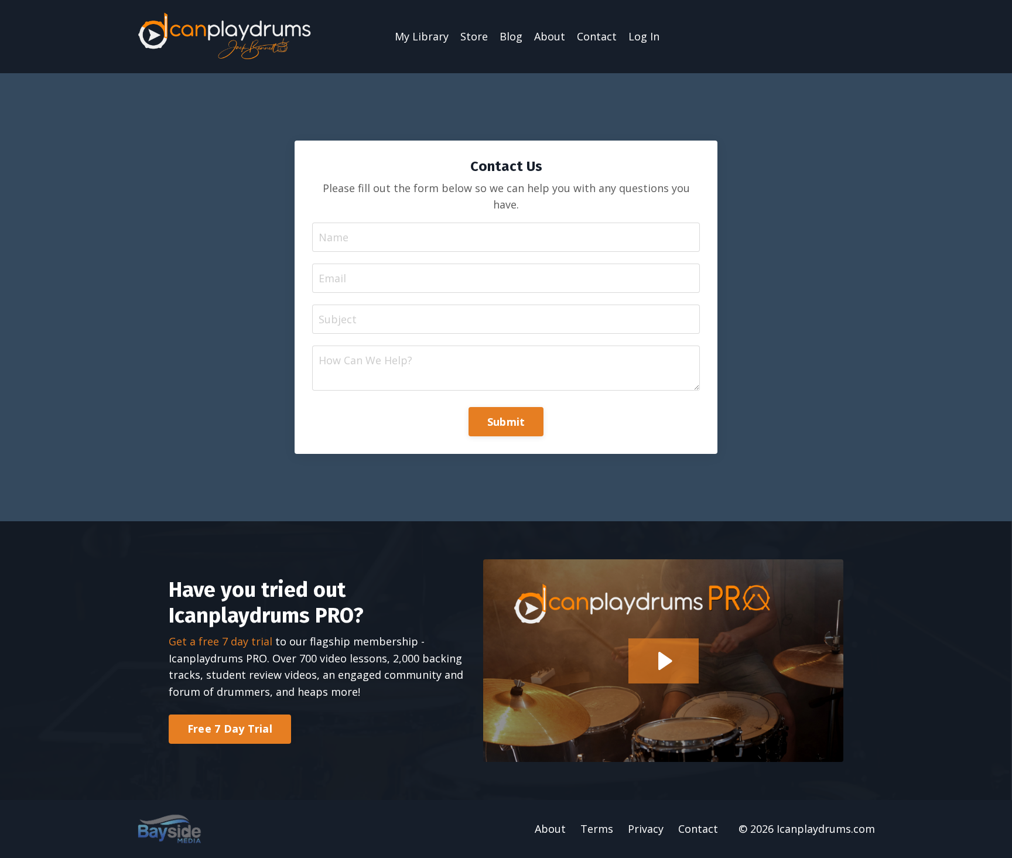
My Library (422, 36)
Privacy (646, 829)
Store (474, 36)
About (549, 36)
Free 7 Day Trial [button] (229, 729)
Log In (643, 36)
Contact (597, 36)
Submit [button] (506, 422)
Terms (596, 829)
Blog (511, 36)
